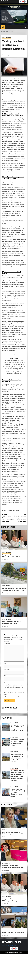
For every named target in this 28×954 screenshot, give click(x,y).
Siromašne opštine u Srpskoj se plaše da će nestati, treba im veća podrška (20, 517)
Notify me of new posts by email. (14, 697)
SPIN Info (14, 7)
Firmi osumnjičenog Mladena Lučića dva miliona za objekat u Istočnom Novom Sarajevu (16, 758)
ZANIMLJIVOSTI (6, 863)
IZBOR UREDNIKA (6, 37)
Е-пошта (7, 669)
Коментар (7, 643)
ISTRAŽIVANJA (14, 722)
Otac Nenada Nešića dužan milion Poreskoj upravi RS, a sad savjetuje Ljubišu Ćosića (17, 792)
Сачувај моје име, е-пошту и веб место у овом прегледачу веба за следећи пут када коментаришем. (14, 685)
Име (5, 663)
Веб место (7, 676)
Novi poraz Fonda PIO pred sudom (13, 932)
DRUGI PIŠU (5, 829)
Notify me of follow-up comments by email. (14, 693)
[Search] (26, 27)
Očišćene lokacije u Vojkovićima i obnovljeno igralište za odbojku (8, 517)
